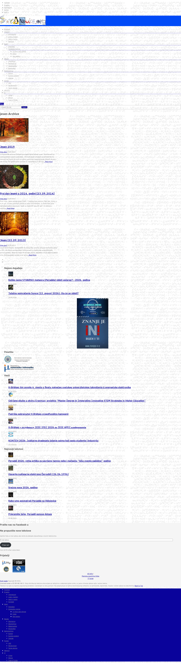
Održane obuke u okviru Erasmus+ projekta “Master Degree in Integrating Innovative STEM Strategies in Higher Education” (77, 400)
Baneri (6, 10)
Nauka (6, 59)
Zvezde (10, 78)
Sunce (10, 73)
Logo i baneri (13, 37)
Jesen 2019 (7, 147)
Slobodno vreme (14, 49)
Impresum (8, 7)
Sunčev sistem (13, 76)
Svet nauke (4, 581)
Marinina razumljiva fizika (90, 576)
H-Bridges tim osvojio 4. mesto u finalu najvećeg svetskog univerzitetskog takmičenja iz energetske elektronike (69, 387)
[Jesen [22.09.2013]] (29, 224)
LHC (9, 83)
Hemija (6, 90)
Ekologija (11, 61)
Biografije (12, 68)
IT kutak (90, 578)
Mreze (10, 98)
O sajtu (6, 5)
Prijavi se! (5, 545)
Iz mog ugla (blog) (19, 51)
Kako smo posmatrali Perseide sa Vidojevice (32, 501)
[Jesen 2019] (29, 130)
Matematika (12, 66)
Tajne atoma (12, 88)
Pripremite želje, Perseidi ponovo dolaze (30, 514)
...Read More (48, 161)
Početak (7, 29)
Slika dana (3, 152)
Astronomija (8, 71)
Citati (14, 54)
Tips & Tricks (13, 100)
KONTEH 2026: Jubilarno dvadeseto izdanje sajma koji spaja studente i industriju (53, 440)
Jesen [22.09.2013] (13, 240)
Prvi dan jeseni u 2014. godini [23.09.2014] (27, 193)
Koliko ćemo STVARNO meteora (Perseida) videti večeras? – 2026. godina (49, 280)
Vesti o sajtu (12, 39)
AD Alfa (90, 574)
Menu (2, 104)
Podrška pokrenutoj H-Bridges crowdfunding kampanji (38, 414)
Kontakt (7, 3)
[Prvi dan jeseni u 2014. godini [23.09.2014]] (29, 177)
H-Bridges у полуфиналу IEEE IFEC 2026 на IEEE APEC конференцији (47, 427)
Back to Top (139, 586)
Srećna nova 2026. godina (22, 487)
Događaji (11, 46)
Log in (6, 12)
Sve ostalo (16, 56)
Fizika (6, 81)
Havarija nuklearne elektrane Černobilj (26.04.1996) (38, 474)
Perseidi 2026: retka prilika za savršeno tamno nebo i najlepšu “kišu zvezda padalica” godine (59, 461)
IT (4, 93)
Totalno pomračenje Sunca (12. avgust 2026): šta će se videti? (43, 293)
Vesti (6, 44)
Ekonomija (12, 64)
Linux (10, 95)
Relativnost (12, 86)
